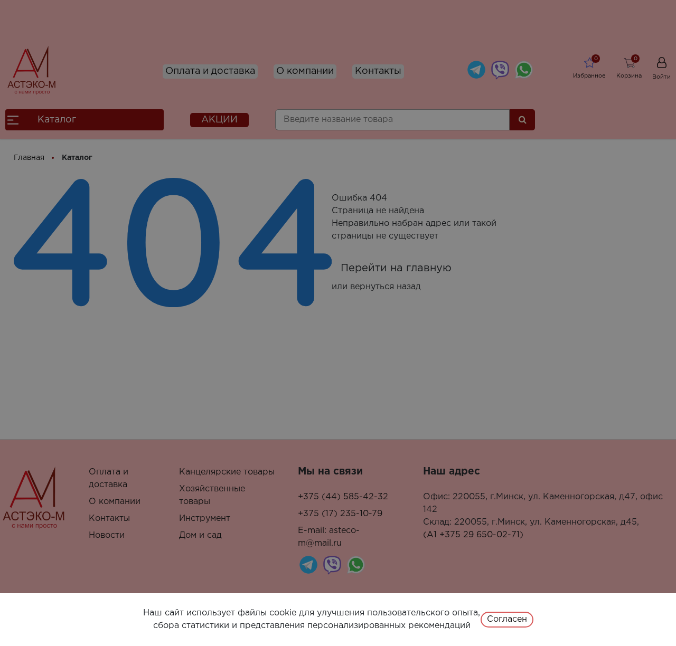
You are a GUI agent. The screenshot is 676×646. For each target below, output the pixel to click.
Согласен (507, 619)
